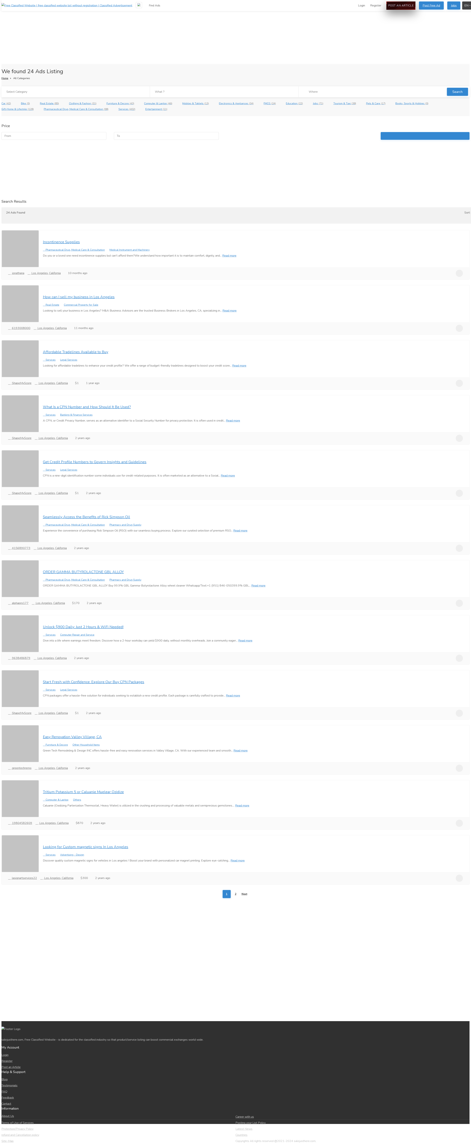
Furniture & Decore (120, 103)
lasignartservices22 (24, 878)
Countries (241, 1135)
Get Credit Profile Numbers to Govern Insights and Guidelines (94, 461)
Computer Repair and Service (77, 635)
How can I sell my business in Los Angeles (79, 296)
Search (457, 92)
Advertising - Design (72, 855)
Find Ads (154, 5)
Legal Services (68, 360)
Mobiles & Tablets (195, 103)
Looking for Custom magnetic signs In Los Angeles (85, 846)
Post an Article (401, 5)
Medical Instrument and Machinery (129, 250)
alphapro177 (20, 603)
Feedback (7, 1098)
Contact (6, 1104)
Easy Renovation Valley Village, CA (72, 736)
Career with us (245, 1117)
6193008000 (20, 328)
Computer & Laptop (158, 103)
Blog (4, 1079)
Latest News (244, 1129)
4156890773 (20, 548)
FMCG (270, 103)
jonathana (17, 273)
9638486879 (20, 658)
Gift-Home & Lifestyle (17, 109)
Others (77, 800)
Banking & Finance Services (76, 415)
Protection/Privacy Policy (17, 1129)
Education (294, 103)
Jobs (454, 5)
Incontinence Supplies (61, 241)
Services (126, 109)
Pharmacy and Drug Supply (125, 525)
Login (361, 5)
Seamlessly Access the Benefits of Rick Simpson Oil (86, 516)
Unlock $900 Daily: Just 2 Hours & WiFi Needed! (83, 626)
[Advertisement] (235, 27)
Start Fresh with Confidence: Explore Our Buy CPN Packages (93, 681)
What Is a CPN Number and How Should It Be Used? (87, 406)
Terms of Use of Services (17, 1123)
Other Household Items (86, 745)
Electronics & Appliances (236, 103)
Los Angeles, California (46, 273)
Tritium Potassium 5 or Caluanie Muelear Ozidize (83, 791)
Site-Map (7, 1141)
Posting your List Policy (251, 1123)
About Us (7, 1116)
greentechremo (21, 768)
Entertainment (156, 109)
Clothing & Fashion (82, 103)
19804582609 (21, 823)
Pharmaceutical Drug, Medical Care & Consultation (76, 109)
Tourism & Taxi (344, 103)
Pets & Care (375, 103)
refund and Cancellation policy (20, 1135)
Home (4, 78)
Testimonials (9, 1085)
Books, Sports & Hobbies (411, 103)
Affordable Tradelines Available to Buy (75, 351)
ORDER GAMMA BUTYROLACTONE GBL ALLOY (83, 571)
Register (375, 5)
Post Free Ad (431, 5)
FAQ (4, 1092)
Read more (229, 256)
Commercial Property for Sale (81, 305)
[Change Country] (139, 5)
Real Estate (49, 103)
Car (6, 103)
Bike (25, 103)
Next (244, 894)
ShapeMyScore (21, 383)
